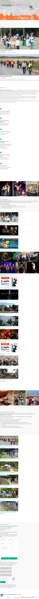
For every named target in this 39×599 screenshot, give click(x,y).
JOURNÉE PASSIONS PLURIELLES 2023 (7, 512)
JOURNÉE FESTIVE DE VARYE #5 (6, 313)
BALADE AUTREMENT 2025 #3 (6, 459)
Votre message (4, 548)
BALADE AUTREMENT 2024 (5, 485)
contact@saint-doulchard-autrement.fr (30, 597)
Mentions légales (6, 594)
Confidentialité (14, 594)
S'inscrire (2, 582)
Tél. (10, 543)
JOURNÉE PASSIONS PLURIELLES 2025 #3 (8, 472)
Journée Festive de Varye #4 (5, 379)
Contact (19, 594)
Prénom (3, 539)
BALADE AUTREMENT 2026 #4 (6, 76)
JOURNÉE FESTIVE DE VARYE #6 (6, 50)
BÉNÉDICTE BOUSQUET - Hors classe (7, 300)
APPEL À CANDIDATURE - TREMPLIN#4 (7, 287)
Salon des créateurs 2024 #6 (6, 366)
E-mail (2, 543)
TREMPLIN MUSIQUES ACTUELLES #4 (7, 274)
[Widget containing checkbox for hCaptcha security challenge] (7, 579)
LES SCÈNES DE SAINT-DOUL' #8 (6, 249)
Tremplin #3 (2, 353)
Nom (11, 539)
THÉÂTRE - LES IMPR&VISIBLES (6, 236)
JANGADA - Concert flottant (5, 327)
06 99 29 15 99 (18, 597)
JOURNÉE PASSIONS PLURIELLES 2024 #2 (8, 498)
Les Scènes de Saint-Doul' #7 (6, 340)
